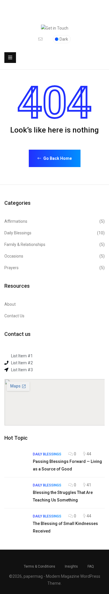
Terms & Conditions (39, 566)
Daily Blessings (54, 233)
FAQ (90, 566)
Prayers (54, 267)
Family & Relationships (54, 244)
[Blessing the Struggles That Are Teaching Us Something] (15, 492)
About (10, 304)
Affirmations (54, 221)
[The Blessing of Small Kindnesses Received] (15, 523)
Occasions (54, 256)
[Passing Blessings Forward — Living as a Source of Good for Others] (15, 461)
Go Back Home (57, 158)
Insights (71, 566)
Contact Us (14, 316)
